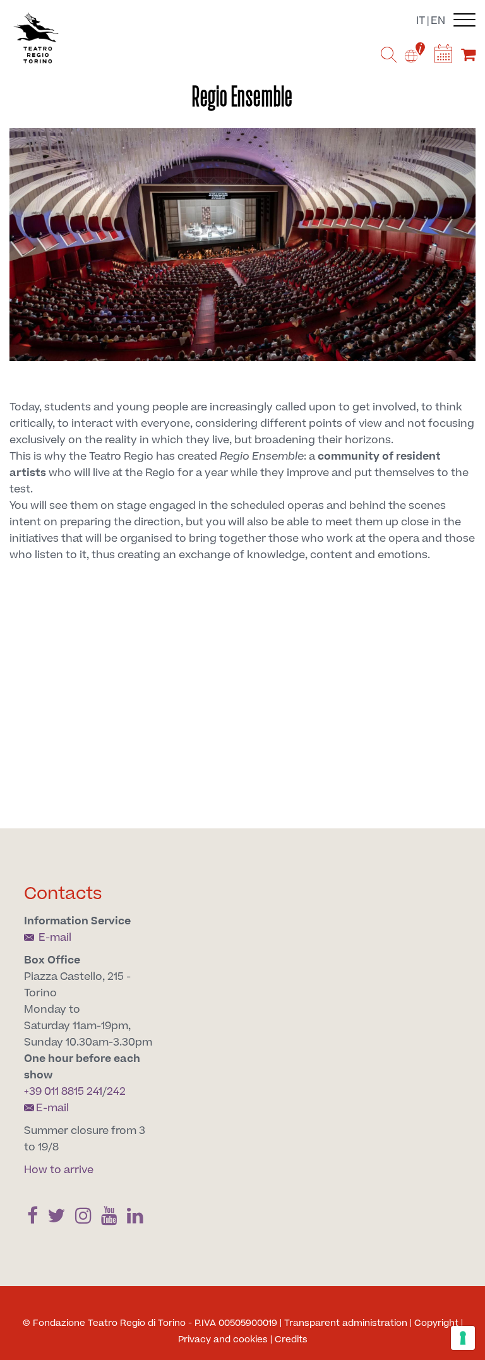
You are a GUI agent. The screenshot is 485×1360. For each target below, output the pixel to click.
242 (116, 1091)
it (420, 20)
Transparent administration (345, 1323)
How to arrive (58, 1170)
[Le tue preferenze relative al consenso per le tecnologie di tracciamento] (463, 1338)
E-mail (53, 937)
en (438, 20)
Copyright (436, 1323)
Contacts (63, 893)
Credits (291, 1339)
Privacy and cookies (223, 1339)
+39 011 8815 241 (63, 1091)
